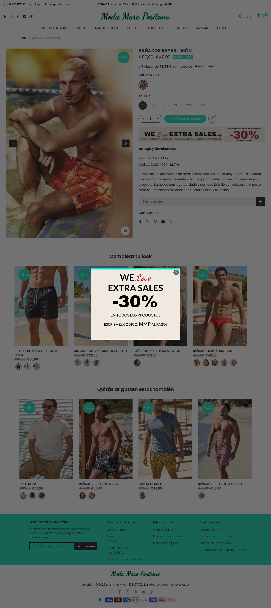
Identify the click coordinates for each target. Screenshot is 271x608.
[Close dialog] (176, 272)
